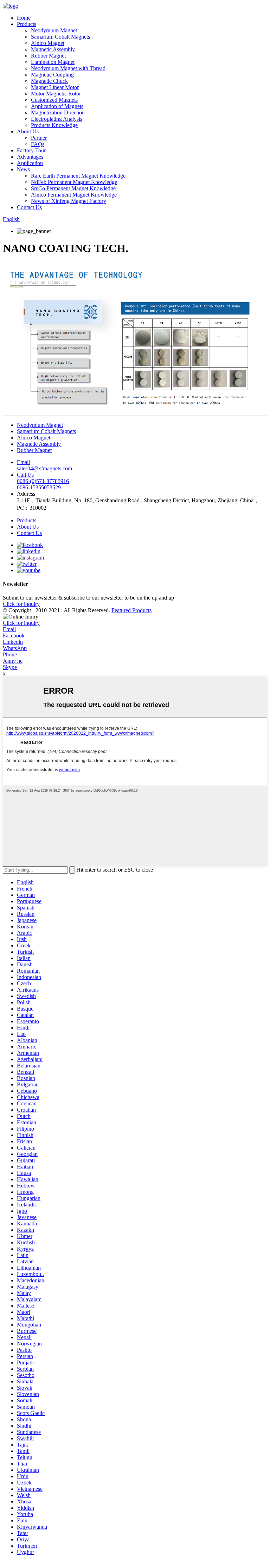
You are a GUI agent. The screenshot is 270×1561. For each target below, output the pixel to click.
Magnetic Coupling (52, 75)
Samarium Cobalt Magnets (60, 37)
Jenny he (12, 661)
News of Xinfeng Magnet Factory (68, 201)
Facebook (14, 636)
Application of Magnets (57, 106)
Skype (10, 667)
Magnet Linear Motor (55, 87)
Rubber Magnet (48, 56)
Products (26, 24)
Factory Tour (31, 150)
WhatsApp (15, 648)
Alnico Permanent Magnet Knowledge (74, 195)
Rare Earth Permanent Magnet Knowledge (78, 176)
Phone (10, 654)
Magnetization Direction (58, 112)
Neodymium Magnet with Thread (68, 68)
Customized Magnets (54, 100)
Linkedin (13, 642)
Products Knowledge (54, 125)
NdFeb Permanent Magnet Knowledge (74, 182)
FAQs (37, 144)
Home (24, 18)
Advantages (30, 157)
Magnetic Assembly (53, 49)
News (23, 169)
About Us (28, 131)
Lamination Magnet (53, 62)
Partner (39, 138)
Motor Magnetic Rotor (56, 94)
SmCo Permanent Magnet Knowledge (73, 188)
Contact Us (29, 207)
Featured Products (131, 610)
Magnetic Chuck (49, 81)
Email (9, 629)
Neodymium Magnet (54, 30)
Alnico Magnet (47, 43)
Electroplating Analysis (56, 119)
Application (30, 163)
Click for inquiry (21, 623)
